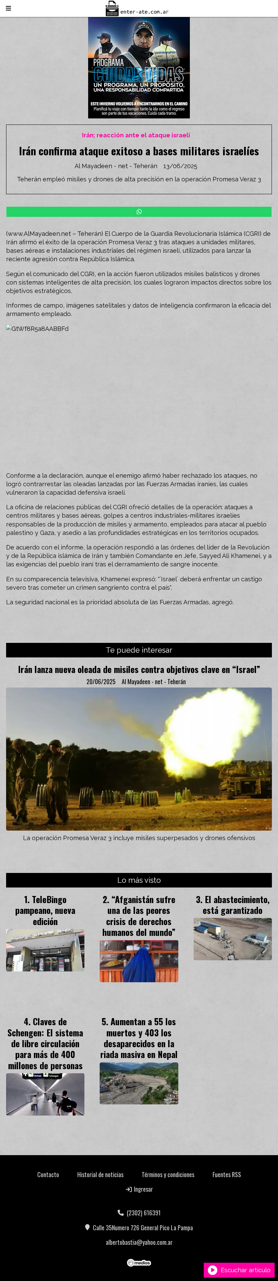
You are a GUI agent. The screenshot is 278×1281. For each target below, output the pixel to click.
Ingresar (143, 1189)
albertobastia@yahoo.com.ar (139, 1242)
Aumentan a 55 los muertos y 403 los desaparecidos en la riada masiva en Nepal (139, 1037)
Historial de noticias (100, 1174)
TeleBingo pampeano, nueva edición (45, 910)
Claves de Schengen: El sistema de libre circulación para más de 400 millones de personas (45, 1043)
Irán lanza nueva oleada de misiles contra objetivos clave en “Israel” (139, 668)
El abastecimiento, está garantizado (236, 904)
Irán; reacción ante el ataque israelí (136, 135)
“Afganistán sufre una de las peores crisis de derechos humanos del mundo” (139, 915)
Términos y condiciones (168, 1174)
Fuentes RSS (227, 1174)
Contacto (48, 1174)
